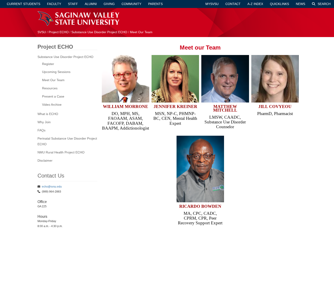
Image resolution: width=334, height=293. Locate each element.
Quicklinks (279, 4)
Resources (49, 88)
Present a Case (53, 96)
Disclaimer (44, 160)
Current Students (23, 4)
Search (324, 4)
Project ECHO (59, 32)
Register (48, 64)
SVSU (41, 32)
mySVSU (212, 4)
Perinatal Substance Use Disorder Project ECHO (67, 141)
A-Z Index (255, 4)
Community (131, 4)
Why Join (44, 122)
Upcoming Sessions (56, 72)
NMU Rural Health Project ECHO (61, 152)
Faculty (54, 4)
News (300, 4)
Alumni (91, 4)
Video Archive (52, 104)
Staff (73, 4)
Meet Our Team (141, 32)
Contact (233, 4)
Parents (155, 4)
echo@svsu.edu (52, 186)
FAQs (41, 130)
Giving (109, 4)
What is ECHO (47, 114)
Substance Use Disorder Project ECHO (99, 32)
